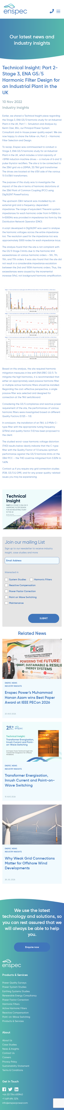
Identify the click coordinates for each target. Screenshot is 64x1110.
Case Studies (9, 1044)
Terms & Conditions (12, 1070)
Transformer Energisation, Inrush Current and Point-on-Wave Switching (30, 780)
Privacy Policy (9, 1061)
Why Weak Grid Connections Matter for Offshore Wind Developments (30, 863)
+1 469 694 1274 (10, 1098)
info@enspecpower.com (15, 1102)
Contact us (8, 468)
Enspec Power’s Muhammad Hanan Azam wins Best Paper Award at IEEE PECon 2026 (30, 697)
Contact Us (8, 1053)
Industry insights (13, 686)
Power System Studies (14, 986)
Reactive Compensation (15, 1012)
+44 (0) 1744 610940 (12, 1094)
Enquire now (32, 947)
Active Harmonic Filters (14, 1008)
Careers (6, 1057)
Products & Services (13, 1021)
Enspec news (11, 683)
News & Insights (10, 1048)
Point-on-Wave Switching (16, 1016)
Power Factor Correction (15, 999)
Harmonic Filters (11, 1003)
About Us (7, 1040)
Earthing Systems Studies (16, 991)
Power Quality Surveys (14, 982)
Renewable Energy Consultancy (19, 995)
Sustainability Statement (15, 1065)
